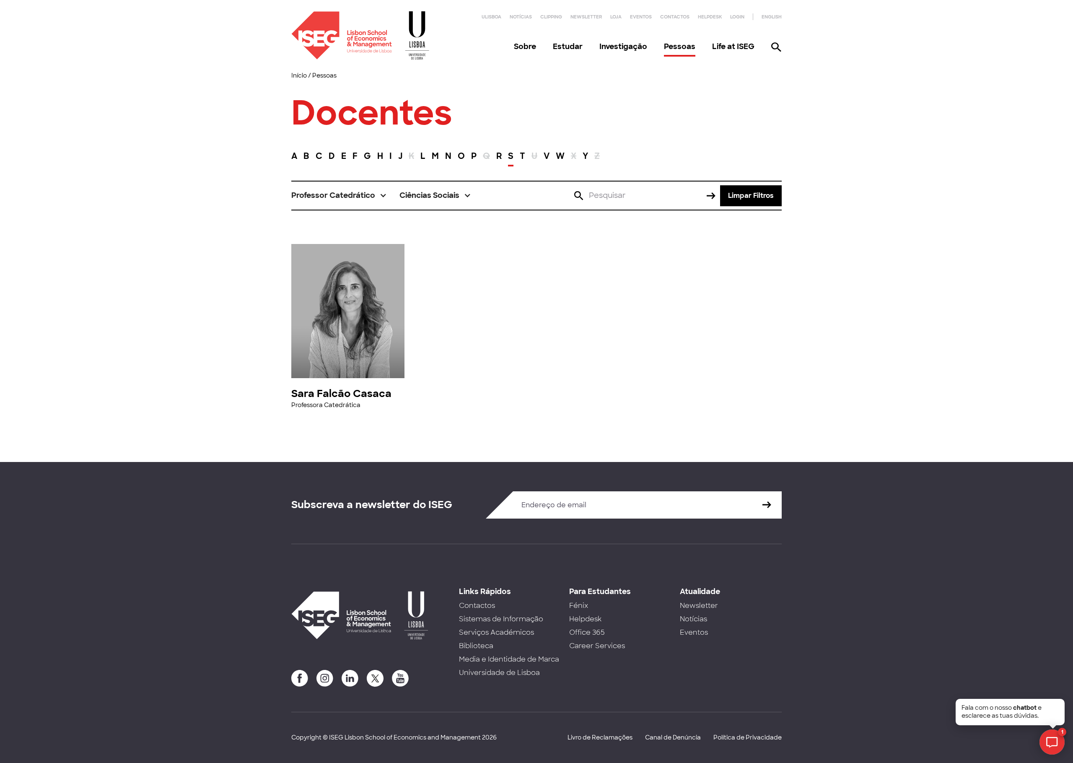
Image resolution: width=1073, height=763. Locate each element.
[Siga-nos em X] (375, 678)
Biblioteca (476, 645)
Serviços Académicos (496, 632)
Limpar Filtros (751, 195)
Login (737, 17)
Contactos (674, 17)
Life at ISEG (733, 47)
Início (299, 75)
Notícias (521, 17)
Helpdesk (710, 17)
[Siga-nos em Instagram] (324, 678)
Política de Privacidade (747, 737)
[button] (339, 195)
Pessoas (679, 47)
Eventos (641, 17)
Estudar (568, 47)
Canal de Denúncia (673, 737)
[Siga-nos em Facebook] (299, 678)
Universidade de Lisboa (499, 672)
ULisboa (491, 17)
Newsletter (586, 17)
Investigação (623, 47)
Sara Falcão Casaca (341, 393)
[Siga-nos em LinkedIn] (350, 678)
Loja (616, 17)
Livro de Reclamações (600, 737)
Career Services (597, 645)
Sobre (525, 47)
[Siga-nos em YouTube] (400, 678)
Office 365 (587, 632)
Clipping (551, 17)
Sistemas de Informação (501, 619)
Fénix (578, 605)
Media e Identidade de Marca (509, 659)
